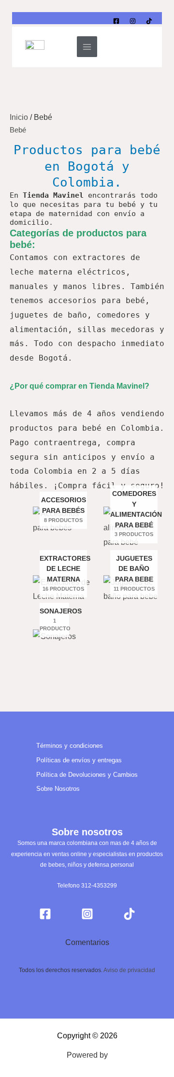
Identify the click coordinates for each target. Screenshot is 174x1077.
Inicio (19, 117)
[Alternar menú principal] (87, 46)
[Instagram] (133, 21)
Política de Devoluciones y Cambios (87, 774)
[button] (143, 46)
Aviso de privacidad (129, 970)
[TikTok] (149, 21)
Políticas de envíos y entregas (79, 760)
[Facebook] (116, 21)
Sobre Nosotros (58, 788)
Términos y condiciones (69, 745)
